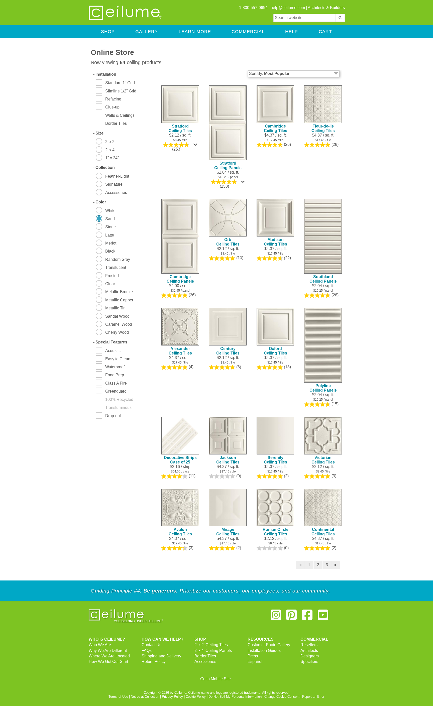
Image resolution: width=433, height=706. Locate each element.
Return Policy (154, 661)
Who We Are (100, 645)
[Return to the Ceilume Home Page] (125, 19)
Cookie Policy (196, 696)
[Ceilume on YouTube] (323, 617)
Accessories (205, 661)
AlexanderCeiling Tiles (180, 350)
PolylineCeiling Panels (323, 388)
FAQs (147, 650)
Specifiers (309, 661)
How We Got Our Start (108, 661)
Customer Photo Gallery (269, 645)
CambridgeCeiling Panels (180, 279)
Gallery (146, 31)
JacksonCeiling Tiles (228, 459)
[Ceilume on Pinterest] (291, 617)
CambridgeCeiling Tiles (275, 128)
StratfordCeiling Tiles (180, 128)
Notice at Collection (145, 696)
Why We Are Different (108, 650)
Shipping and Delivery (161, 656)
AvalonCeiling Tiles (180, 531)
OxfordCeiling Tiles (275, 350)
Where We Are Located (109, 656)
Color (99, 202)
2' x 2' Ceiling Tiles (211, 645)
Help (291, 31)
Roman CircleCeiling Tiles (275, 531)
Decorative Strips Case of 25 (180, 459)
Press (253, 656)
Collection (104, 167)
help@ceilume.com (288, 8)
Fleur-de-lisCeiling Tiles (323, 128)
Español (255, 661)
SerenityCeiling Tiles (275, 459)
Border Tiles (205, 656)
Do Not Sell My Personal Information (235, 696)
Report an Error (313, 696)
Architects (309, 650)
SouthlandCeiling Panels (323, 279)
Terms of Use (118, 696)
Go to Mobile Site (215, 679)
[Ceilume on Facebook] (307, 617)
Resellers (308, 645)
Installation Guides (264, 650)
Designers (309, 656)
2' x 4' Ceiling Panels (213, 650)
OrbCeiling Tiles (228, 242)
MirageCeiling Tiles (228, 531)
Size (98, 133)
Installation (104, 74)
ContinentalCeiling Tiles (323, 531)
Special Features (110, 342)
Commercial (248, 31)
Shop (108, 31)
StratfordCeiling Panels (228, 165)
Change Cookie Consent (281, 696)
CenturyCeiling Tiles (228, 350)
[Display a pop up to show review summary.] (196, 146)
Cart (325, 31)
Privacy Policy (172, 696)
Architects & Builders (326, 8)
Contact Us (151, 645)
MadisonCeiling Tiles (275, 242)
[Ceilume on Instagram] (276, 617)
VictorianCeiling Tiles (323, 459)
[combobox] (304, 18)
